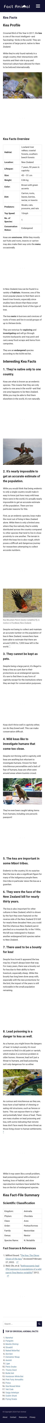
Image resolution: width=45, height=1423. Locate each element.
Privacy (32, 1417)
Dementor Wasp (13, 1357)
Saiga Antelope (12, 1392)
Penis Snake (11, 1367)
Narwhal (9, 1337)
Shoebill (9, 1347)
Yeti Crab (9, 1389)
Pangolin (9, 1341)
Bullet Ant (10, 1373)
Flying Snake (11, 1399)
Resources (23, 1417)
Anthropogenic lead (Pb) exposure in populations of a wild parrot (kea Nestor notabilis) (23, 1269)
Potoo (8, 1383)
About (5, 1417)
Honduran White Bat (14, 1376)
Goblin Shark (11, 1396)
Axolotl (9, 1360)
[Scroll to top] (41, 1419)
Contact (13, 1417)
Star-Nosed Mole (13, 1386)
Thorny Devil (11, 1370)
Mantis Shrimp (12, 1344)
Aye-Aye (9, 1354)
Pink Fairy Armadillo (14, 1379)
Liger (8, 1363)
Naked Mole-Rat (13, 1350)
